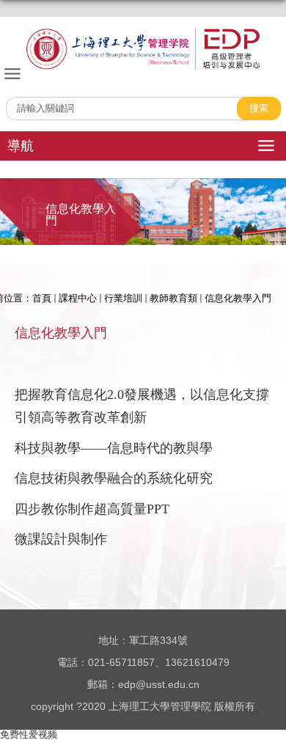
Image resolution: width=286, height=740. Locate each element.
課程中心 (78, 298)
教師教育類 (173, 298)
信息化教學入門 (238, 298)
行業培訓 (123, 298)
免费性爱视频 (28, 734)
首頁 (41, 298)
